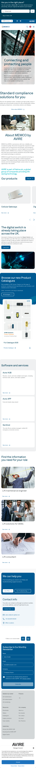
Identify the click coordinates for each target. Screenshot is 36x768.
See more (4, 212)
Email (4, 661)
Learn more (6, 247)
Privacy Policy (14, 765)
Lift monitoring (6, 702)
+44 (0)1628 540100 (10, 619)
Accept (18, 762)
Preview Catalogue (9, 348)
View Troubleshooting (21, 591)
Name (4, 653)
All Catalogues (6, 294)
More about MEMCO (16, 109)
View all (29, 178)
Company (5, 669)
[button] (33, 748)
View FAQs (7, 591)
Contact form (7, 609)
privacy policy (27, 678)
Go (32, 11)
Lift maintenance (7, 696)
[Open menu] (20, 698)
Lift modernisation (7, 699)
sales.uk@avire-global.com (12, 615)
